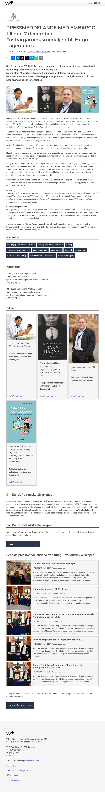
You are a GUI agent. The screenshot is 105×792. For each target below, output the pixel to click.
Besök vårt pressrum (20, 705)
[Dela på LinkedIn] (18, 58)
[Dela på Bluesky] (31, 58)
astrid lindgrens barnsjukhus (42, 255)
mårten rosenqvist (66, 255)
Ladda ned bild (15, 396)
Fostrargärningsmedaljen (18, 250)
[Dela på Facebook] (13, 58)
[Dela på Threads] (27, 58)
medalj (69, 244)
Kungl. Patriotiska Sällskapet (39, 52)
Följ (10, 544)
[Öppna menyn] (22, 3)
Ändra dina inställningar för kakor (19, 770)
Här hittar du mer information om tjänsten (23, 742)
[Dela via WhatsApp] (36, 58)
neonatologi (80, 250)
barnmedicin (56, 250)
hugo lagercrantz (40, 250)
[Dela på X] (22, 58)
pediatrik (68, 250)
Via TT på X (11, 766)
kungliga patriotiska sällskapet (21, 244)
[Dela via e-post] (41, 58)
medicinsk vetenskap (17, 255)
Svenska (9, 780)
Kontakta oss (33, 761)
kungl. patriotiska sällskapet (50, 244)
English (17, 780)
